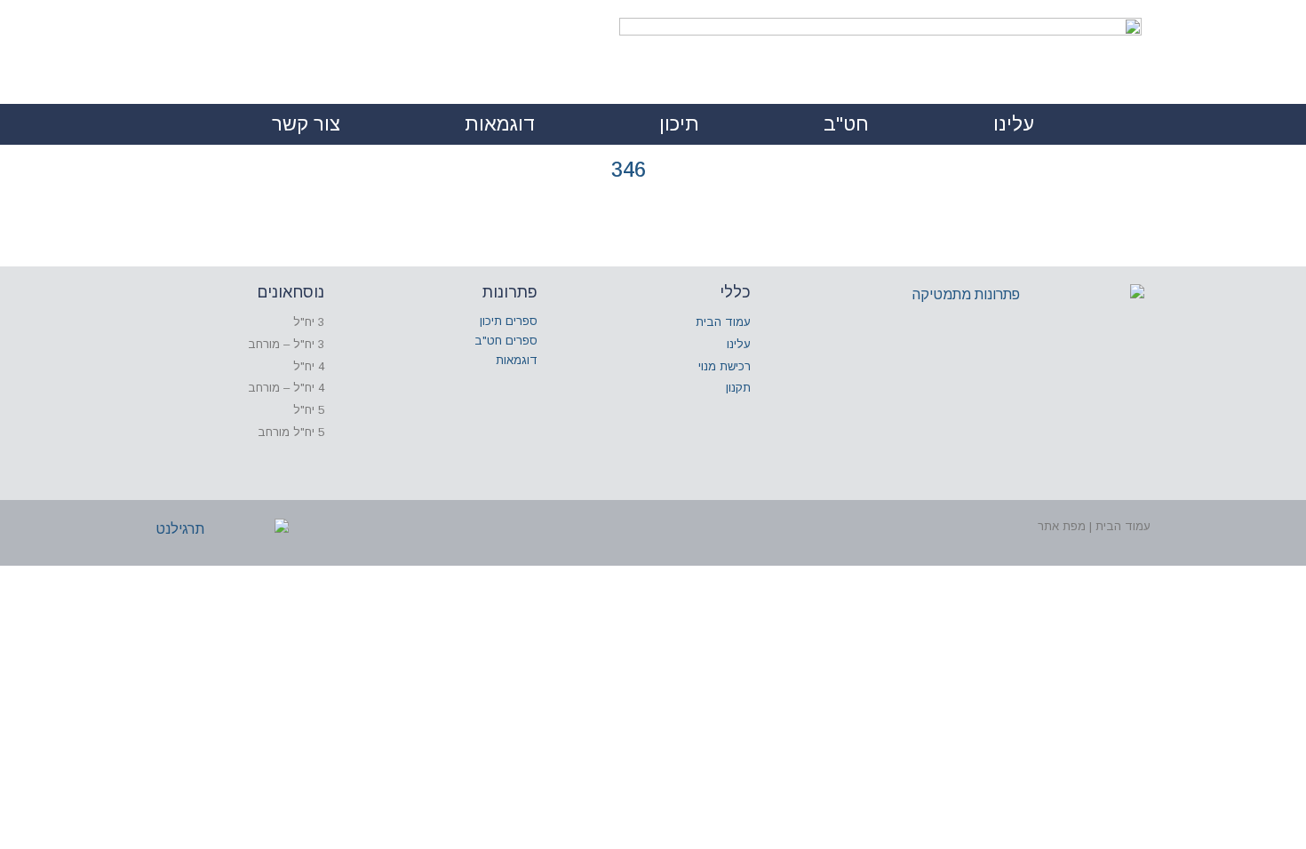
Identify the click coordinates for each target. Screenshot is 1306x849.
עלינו (1013, 124)
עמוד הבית (723, 322)
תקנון (738, 387)
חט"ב (846, 124)
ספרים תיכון (509, 321)
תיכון (679, 124)
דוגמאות (500, 124)
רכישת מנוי (724, 366)
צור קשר (306, 124)
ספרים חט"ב (506, 340)
